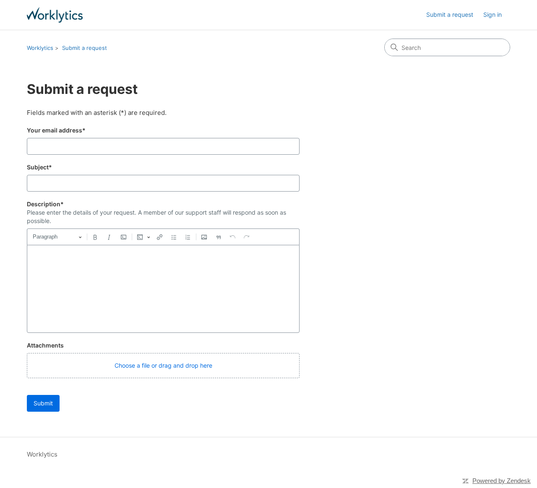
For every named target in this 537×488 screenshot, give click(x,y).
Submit (43, 403)
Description (45, 204)
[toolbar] (163, 237)
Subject (39, 167)
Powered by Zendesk (501, 480)
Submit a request (449, 14)
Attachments (45, 345)
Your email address (56, 130)
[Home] (55, 15)
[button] (163, 365)
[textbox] (163, 289)
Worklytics (40, 47)
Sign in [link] (492, 14)
